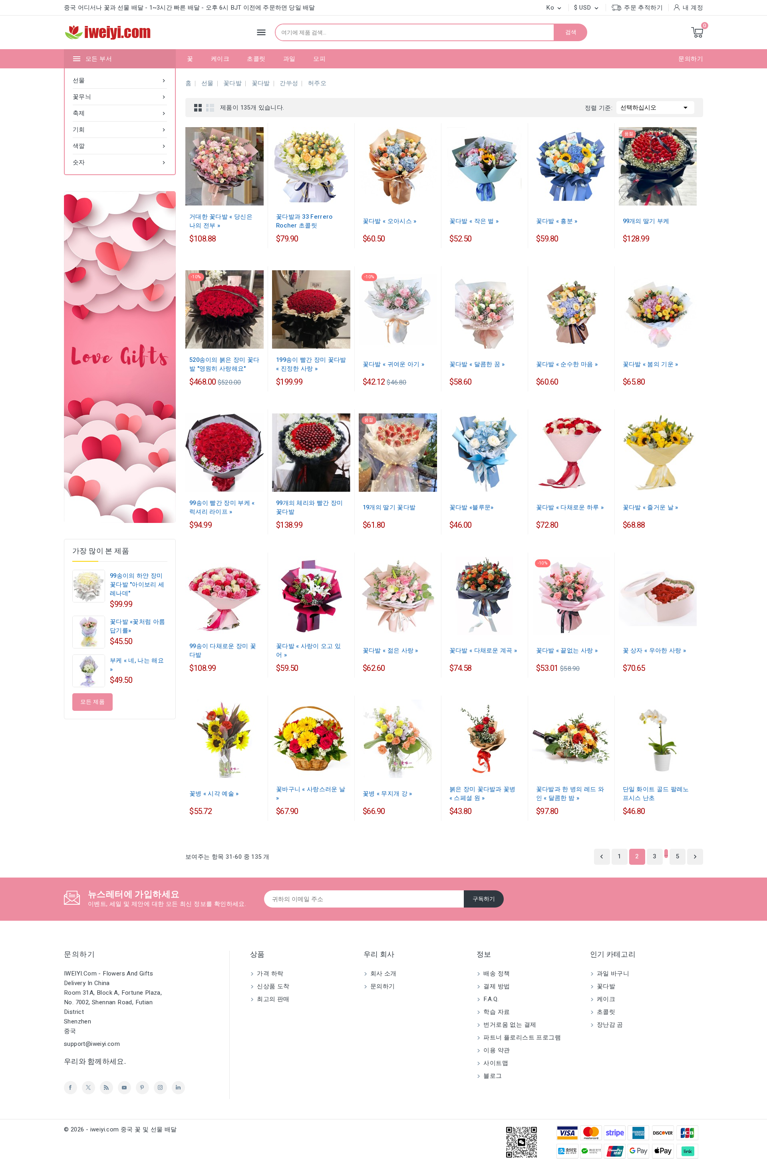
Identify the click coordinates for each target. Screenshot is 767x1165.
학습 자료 (496, 1011)
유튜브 (124, 1087)
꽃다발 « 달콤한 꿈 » (477, 364)
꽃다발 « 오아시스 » (390, 221)
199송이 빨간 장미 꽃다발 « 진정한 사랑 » (311, 364)
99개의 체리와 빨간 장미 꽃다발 (309, 507)
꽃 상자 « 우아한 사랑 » (654, 650)
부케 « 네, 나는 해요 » (137, 665)
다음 (695, 857)
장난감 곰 (609, 1024)
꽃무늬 (120, 96)
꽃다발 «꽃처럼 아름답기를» (137, 626)
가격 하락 (269, 973)
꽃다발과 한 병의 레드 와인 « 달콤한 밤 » (570, 793)
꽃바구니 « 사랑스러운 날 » (310, 793)
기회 (120, 129)
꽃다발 (605, 986)
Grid (198, 108)
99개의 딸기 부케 (646, 221)
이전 (602, 857)
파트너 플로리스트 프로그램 (521, 1037)
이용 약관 (496, 1050)
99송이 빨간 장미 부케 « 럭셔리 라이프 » (222, 507)
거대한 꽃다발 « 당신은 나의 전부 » (220, 221)
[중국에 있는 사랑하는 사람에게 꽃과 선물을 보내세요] (120, 357)
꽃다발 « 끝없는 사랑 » (567, 650)
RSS (106, 1087)
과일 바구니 (612, 973)
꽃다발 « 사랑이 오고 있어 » (308, 650)
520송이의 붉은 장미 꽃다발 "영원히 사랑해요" (224, 364)
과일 (289, 58)
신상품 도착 (272, 986)
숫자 (120, 162)
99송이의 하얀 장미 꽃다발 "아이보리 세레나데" (137, 584)
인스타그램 (160, 1087)
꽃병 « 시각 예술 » (214, 793)
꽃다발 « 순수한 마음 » (567, 364)
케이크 (220, 58)
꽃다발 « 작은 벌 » (474, 221)
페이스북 (70, 1087)
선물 (120, 80)
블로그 (492, 1075)
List (210, 108)
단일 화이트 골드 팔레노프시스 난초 (656, 793)
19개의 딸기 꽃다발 (389, 507)
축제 (120, 113)
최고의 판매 (272, 999)
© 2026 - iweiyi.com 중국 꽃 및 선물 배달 (120, 1129)
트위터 (88, 1087)
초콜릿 (256, 58)
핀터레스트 (142, 1087)
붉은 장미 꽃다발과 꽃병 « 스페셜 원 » (482, 793)
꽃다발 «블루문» (471, 507)
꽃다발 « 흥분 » (557, 221)
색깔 (120, 146)
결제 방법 (496, 986)
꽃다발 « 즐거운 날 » (650, 507)
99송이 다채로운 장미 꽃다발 (222, 650)
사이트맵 (495, 1063)
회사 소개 (383, 973)
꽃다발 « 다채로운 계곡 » (483, 650)
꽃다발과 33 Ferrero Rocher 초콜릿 (304, 221)
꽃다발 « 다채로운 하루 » (570, 507)
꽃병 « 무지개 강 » (387, 793)
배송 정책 (496, 973)
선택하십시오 (655, 107)
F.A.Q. (490, 999)
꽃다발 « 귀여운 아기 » (393, 364)
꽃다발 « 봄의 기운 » (650, 364)
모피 (319, 58)
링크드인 (178, 1087)
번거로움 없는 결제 (509, 1024)
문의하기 (690, 58)
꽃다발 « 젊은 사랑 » (390, 650)
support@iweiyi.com (92, 1043)
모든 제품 (92, 702)
